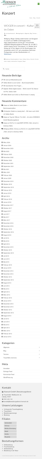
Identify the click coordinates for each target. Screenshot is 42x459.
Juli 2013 (6, 319)
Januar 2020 (7, 178)
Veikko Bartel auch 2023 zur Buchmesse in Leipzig (19, 95)
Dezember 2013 (8, 304)
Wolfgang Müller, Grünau (11, 129)
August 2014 (7, 283)
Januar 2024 (7, 145)
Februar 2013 (7, 334)
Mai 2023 (6, 151)
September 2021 (8, 166)
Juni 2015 (6, 259)
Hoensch (32, 59)
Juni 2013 (6, 322)
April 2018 (6, 196)
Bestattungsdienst (15, 59)
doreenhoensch (11, 33)
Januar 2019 (7, 193)
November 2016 (8, 226)
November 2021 (8, 163)
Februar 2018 (7, 199)
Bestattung (7, 59)
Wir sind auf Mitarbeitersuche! (12, 80)
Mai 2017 (6, 217)
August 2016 (7, 235)
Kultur (5, 61)
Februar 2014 (7, 298)
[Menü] (38, 4)
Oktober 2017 (7, 208)
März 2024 (6, 142)
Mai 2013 (6, 325)
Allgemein (27, 33)
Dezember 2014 (8, 271)
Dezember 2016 (8, 223)
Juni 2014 (6, 286)
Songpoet (20, 61)
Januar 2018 (7, 202)
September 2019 (8, 187)
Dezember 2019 (8, 181)
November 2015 (8, 247)
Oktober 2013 (7, 310)
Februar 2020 (7, 175)
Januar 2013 (7, 337)
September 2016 (8, 232)
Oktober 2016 (7, 229)
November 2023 (8, 148)
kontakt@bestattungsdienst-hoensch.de (16, 401)
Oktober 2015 (7, 250)
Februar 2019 (7, 190)
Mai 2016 (6, 241)
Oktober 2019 (7, 184)
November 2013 (8, 307)
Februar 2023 (7, 154)
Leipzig (8, 61)
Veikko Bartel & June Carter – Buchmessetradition (18, 83)
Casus (20, 59)
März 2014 (6, 295)
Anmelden (6, 368)
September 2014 (8, 280)
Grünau (28, 59)
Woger (24, 61)
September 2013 (8, 313)
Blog (31, 33)
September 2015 (8, 253)
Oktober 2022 (7, 160)
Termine (34, 33)
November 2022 (8, 157)
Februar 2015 (7, 265)
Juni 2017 (6, 214)
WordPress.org (8, 377)
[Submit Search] (3, 69)
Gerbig (24, 59)
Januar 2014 (7, 301)
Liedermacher (14, 61)
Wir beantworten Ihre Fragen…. (13, 86)
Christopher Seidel (9, 111)
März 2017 (6, 220)
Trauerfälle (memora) (10, 358)
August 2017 (7, 211)
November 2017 (8, 205)
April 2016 (6, 244)
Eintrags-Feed (7, 371)
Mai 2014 (6, 289)
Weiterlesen (7, 54)
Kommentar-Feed (8, 374)
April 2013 (6, 328)
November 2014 (8, 274)
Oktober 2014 (7, 277)
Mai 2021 (6, 169)
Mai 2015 (6, 262)
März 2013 (6, 331)
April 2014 (6, 292)
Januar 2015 (7, 268)
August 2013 (7, 316)
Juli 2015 (6, 256)
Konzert (36, 59)
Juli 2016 (6, 238)
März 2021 (6, 172)
